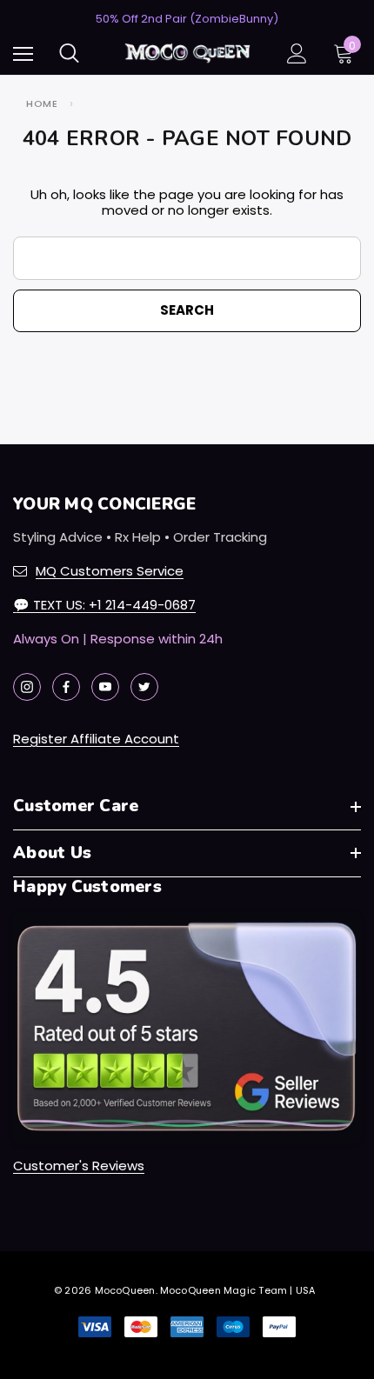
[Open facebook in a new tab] (66, 687)
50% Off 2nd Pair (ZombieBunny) (187, 18)
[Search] (69, 53)
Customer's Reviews (78, 1165)
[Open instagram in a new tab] (27, 687)
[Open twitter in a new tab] (144, 687)
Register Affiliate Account (96, 738)
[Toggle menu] (23, 53)
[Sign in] (297, 53)
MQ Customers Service (110, 571)
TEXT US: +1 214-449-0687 (104, 605)
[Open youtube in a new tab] (105, 687)
